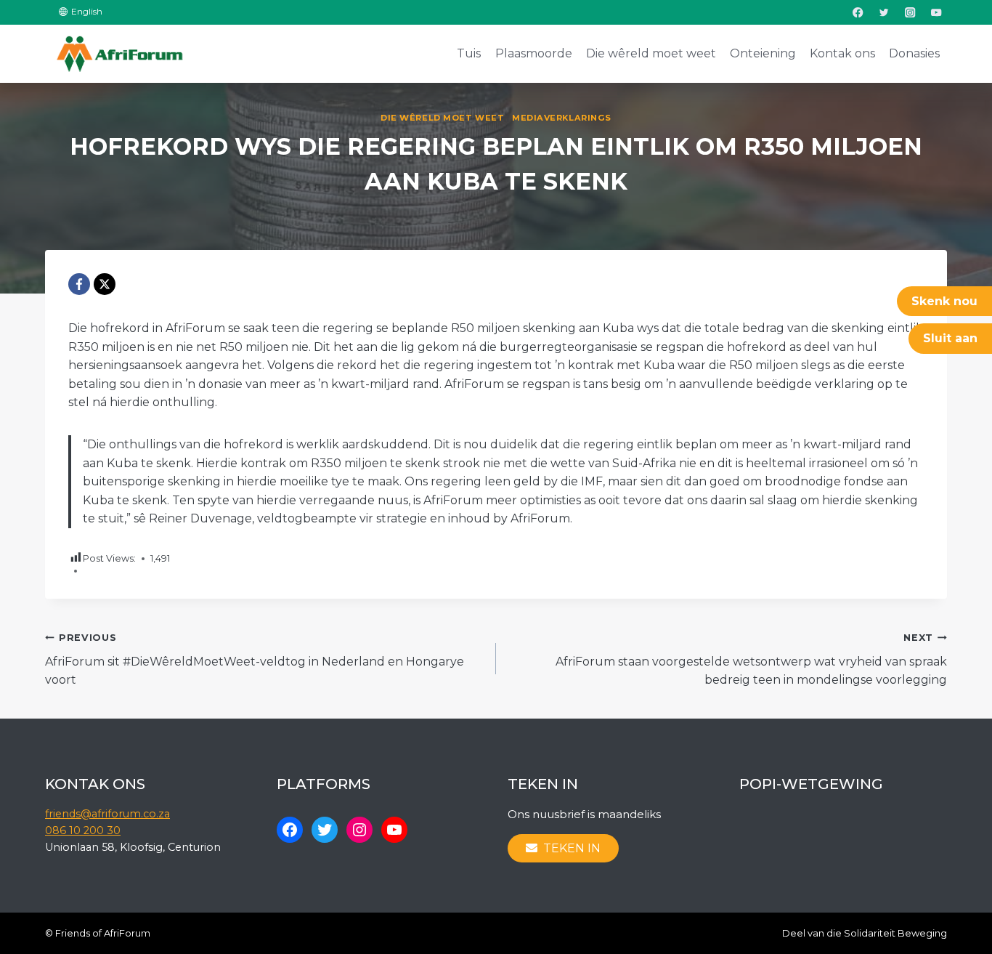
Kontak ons (842, 53)
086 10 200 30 (83, 830)
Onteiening (763, 53)
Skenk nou (944, 301)
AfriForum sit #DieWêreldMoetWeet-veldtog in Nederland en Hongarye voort (254, 659)
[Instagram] (910, 12)
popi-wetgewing (811, 784)
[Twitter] (884, 12)
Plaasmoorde (533, 53)
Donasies (914, 53)
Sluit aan (950, 338)
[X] (104, 284)
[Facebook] (858, 12)
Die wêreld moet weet (651, 53)
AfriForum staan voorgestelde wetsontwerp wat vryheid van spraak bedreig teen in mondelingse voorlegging (751, 659)
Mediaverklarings (561, 118)
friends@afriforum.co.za (107, 813)
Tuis (469, 53)
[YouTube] (936, 12)
